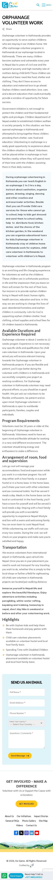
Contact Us (31, 825)
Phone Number (18, 713)
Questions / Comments (21, 733)
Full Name (15, 692)
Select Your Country (17, 721)
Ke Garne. (20, 860)
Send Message (18, 755)
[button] (7, 29)
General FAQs (12, 820)
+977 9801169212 (33, 877)
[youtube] (37, 833)
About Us (9, 816)
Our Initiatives (24, 816)
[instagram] (26, 833)
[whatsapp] (4, 875)
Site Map (43, 820)
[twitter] (21, 833)
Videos (19, 825)
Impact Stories (41, 816)
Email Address (17, 702)
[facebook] (16, 833)
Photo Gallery (29, 820)
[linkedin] (31, 833)
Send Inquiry (16, 876)
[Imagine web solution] (31, 865)
